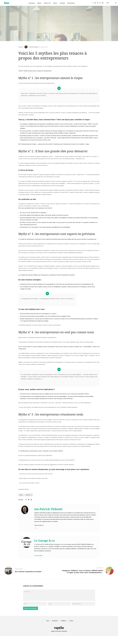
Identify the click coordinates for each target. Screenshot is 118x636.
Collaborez (63, 620)
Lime (47, 620)
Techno (55, 3)
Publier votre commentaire (30, 608)
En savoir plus (38, 555)
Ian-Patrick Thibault (33, 46)
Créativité (62, 3)
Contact (71, 620)
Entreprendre (71, 3)
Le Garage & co (44, 540)
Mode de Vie (47, 3)
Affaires (39, 3)
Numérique (31, 3)
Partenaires (55, 620)
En (108, 3)
